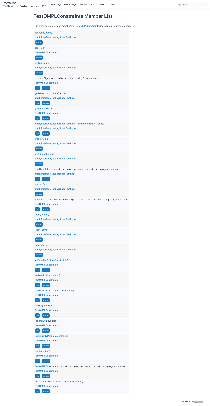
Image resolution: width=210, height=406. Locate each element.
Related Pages (71, 4)
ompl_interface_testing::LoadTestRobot (55, 37)
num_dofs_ (40, 184)
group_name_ (42, 138)
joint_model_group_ (45, 154)
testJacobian (41, 351)
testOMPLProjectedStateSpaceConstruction (58, 381)
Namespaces (86, 4)
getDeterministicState (46, 93)
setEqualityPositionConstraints (51, 260)
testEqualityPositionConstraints (51, 336)
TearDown (40, 320)
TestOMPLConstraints (87, 26)
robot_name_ (41, 229)
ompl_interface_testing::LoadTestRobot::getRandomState (65, 123)
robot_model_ (42, 214)
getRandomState (44, 108)
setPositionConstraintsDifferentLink (53, 290)
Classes (102, 4)
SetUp (38, 305)
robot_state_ (41, 245)
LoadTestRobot (43, 169)
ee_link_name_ (42, 63)
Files (113, 4)
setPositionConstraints (46, 275)
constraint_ (40, 47)
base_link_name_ (43, 32)
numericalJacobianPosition (49, 199)
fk (36, 78)
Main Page (56, 4)
